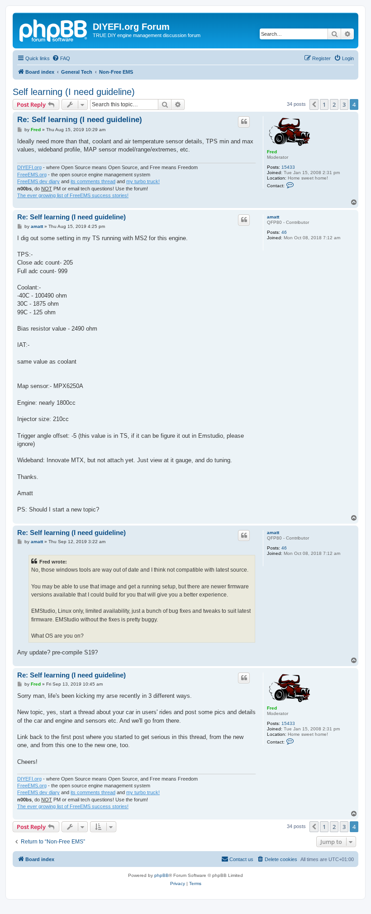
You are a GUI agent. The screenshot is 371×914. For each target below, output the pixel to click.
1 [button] (324, 104)
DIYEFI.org (29, 167)
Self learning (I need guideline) (74, 92)
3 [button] (344, 104)
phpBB (161, 875)
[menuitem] (61, 58)
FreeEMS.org (32, 174)
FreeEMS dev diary (38, 181)
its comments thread (93, 181)
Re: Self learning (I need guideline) (79, 119)
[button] (314, 104)
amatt (273, 216)
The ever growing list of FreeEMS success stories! (72, 195)
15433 (288, 167)
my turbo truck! (143, 181)
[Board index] (54, 29)
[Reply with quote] (244, 121)
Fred (272, 151)
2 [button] (334, 104)
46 (284, 232)
